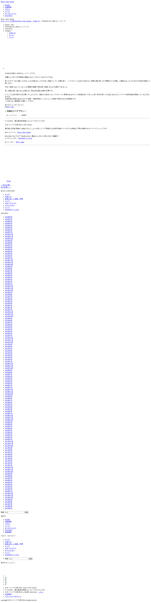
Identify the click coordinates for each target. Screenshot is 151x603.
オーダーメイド (10, 13)
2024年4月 (8, 277)
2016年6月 (8, 480)
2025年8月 (8, 243)
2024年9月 (8, 266)
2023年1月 (8, 310)
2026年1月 (8, 232)
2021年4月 (8, 355)
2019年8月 (8, 398)
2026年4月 (8, 225)
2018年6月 (8, 428)
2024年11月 (9, 262)
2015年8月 (8, 502)
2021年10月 (9, 342)
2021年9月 (8, 344)
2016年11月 (9, 469)
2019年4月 (8, 407)
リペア (7, 11)
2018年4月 (8, 433)
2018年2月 (8, 437)
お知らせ (36, 21)
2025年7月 (8, 245)
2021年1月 (8, 361)
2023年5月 (8, 301)
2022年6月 (8, 325)
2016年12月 (9, 467)
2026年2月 (8, 230)
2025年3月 (8, 253)
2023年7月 (8, 297)
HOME (7, 5)
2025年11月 (9, 236)
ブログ (7, 9)
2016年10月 (9, 471)
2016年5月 (8, 482)
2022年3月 (8, 331)
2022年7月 (8, 323)
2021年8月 (8, 346)
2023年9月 (8, 292)
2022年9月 (8, 318)
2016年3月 (8, 487)
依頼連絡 (8, 532)
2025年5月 (8, 249)
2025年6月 (8, 247)
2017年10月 (9, 446)
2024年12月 (9, 260)
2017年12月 (9, 441)
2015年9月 (8, 500)
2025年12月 (9, 234)
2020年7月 (8, 374)
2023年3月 (8, 305)
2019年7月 (8, 400)
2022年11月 (9, 314)
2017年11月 (9, 443)
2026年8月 (8, 217)
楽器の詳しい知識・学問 (14, 199)
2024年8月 (8, 269)
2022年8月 (8, 320)
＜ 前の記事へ (6, 185)
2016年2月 (8, 489)
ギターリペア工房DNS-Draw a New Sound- (16, 21)
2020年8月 (8, 372)
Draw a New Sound (7, 2)
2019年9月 (8, 396)
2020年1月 (8, 387)
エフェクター (10, 205)
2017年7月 (8, 452)
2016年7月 (8, 478)
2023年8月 (8, 294)
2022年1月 (8, 335)
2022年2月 (8, 333)
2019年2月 (8, 411)
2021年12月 (9, 338)
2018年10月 (9, 420)
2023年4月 (8, 303)
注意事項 (8, 594)
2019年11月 (9, 392)
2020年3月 (8, 383)
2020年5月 (8, 379)
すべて (11, 35)
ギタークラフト (10, 203)
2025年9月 (8, 241)
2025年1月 (8, 258)
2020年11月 (9, 366)
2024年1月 (8, 284)
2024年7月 (8, 271)
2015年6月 (8, 506)
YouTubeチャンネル (25, 138)
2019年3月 (8, 409)
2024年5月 (8, 275)
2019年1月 (8, 413)
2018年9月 (8, 422)
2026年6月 (8, 221)
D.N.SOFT (8, 16)
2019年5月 (8, 405)
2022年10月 (9, 316)
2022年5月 (8, 327)
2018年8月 (8, 424)
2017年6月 (8, 454)
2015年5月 (8, 508)
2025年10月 (9, 238)
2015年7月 (8, 504)
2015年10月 (9, 497)
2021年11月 (9, 340)
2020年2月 (8, 385)
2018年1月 (8, 439)
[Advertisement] (77, 54)
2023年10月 (9, 290)
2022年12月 (9, 312)
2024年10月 (9, 264)
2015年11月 (9, 495)
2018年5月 (8, 430)
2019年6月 (8, 402)
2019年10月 (9, 394)
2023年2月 (8, 307)
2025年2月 (8, 256)
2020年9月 (8, 370)
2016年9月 (8, 474)
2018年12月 (9, 415)
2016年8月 (8, 476)
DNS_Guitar (20, 142)
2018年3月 (8, 435)
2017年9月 (8, 448)
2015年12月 (9, 493)
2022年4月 (8, 329)
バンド (7, 207)
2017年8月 (8, 450)
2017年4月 (8, 459)
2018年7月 (8, 426)
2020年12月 (9, 364)
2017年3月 (8, 461)
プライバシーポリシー (13, 596)
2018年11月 (9, 418)
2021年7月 (8, 348)
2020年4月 (8, 381)
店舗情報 (8, 7)
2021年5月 (8, 353)
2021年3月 (8, 357)
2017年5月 (8, 456)
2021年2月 (8, 359)
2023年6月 (8, 299)
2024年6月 (8, 273)
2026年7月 (8, 219)
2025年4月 (8, 251)
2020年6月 (8, 377)
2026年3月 (8, 228)
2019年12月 (9, 389)
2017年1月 (8, 465)
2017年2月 (8, 463)
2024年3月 (8, 279)
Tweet (9, 181)
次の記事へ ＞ (6, 187)
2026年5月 (8, 223)
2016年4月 (8, 484)
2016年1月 (8, 491)
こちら (40, 592)
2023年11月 (9, 288)
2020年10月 (9, 368)
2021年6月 (8, 351)
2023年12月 (9, 286)
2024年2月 (8, 282)
